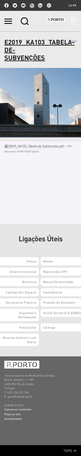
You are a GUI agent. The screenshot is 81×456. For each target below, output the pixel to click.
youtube (23, 5)
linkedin (40, 5)
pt (74, 5)
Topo (68, 450)
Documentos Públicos (21, 302)
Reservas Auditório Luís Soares (20, 340)
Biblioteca (29, 282)
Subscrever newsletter (18, 409)
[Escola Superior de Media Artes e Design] (61, 21)
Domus (31, 261)
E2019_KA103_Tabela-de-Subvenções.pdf (36, 146)
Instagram (48, 5)
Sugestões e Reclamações (27, 315)
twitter (15, 5)
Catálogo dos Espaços (21, 292)
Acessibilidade (13, 418)
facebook (6, 5)
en (70, 5)
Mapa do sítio (12, 414)
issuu (32, 5)
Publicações (28, 327)
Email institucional (23, 271)
